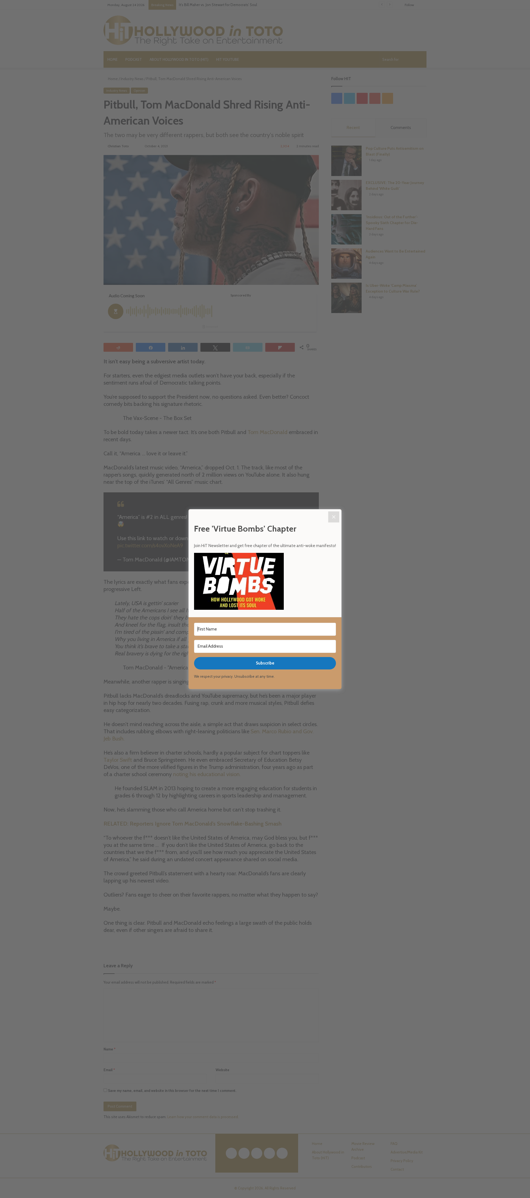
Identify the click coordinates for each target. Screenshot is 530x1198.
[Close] (333, 516)
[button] (265, 582)
